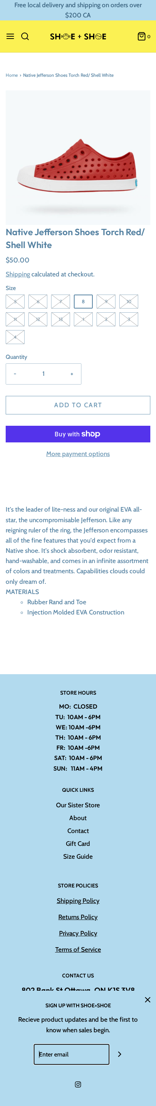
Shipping (18, 274)
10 (128, 301)
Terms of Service (78, 949)
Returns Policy (78, 917)
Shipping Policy (78, 900)
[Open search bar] (27, 36)
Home (12, 75)
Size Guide (78, 856)
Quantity (16, 356)
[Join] (119, 1054)
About (78, 818)
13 (61, 319)
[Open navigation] (10, 36)
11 (15, 319)
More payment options (78, 454)
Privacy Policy (78, 933)
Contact (78, 831)
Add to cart (78, 405)
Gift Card (78, 843)
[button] (78, 157)
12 (38, 319)
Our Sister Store (78, 805)
